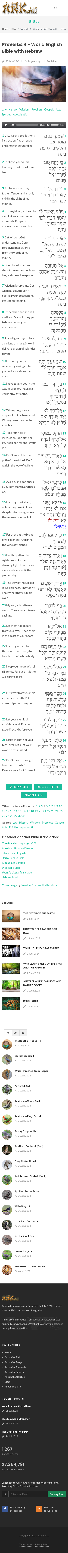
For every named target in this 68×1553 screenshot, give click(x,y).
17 (28, 811)
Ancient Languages (15, 1376)
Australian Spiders (14, 1372)
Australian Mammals (15, 1367)
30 (20, 816)
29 (15, 816)
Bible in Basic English (14, 853)
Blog (7, 1381)
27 (7, 816)
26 (3, 816)
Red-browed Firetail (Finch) (31, 1176)
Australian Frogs (13, 1362)
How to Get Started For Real (31, 1266)
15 (20, 811)
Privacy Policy (42, 1544)
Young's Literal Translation (17, 872)
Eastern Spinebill (24, 1056)
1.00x (62, 125)
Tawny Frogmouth (25, 1131)
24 (57, 811)
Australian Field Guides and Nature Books (42, 983)
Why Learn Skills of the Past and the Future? (42, 965)
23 (52, 811)
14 (15, 811)
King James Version (13, 862)
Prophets (36, 109)
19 (36, 811)
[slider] (55, 124)
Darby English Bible (13, 858)
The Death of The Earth (39, 913)
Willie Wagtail (23, 1206)
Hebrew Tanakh (11, 877)
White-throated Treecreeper (31, 1071)
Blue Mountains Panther (16, 1419)
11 (3, 811)
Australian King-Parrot (28, 1116)
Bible (34, 21)
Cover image (9, 885)
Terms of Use (25, 1544)
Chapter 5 (32, 795)
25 (61, 811)
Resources (30, 1001)
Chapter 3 (20, 787)
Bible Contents (48, 787)
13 (11, 811)
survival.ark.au (40, 1319)
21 (44, 811)
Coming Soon (57, 1494)
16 (24, 811)
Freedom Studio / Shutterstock (39, 885)
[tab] (8, 1032)
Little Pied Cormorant (27, 1221)
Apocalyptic (20, 114)
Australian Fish (12, 1357)
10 (60, 806)
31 (24, 816)
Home (5, 29)
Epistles (6, 114)
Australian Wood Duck (27, 1101)
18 (32, 811)
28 (11, 816)
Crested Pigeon (24, 1251)
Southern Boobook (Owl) (29, 1146)
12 (7, 811)
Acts (58, 109)
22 (48, 811)
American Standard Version (18, 848)
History (13, 109)
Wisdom (24, 109)
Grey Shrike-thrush (26, 1161)
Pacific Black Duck (25, 1236)
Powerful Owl (22, 1086)
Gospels (49, 109)
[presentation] (8, 1033)
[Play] (6, 124)
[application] (34, 125)
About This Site (13, 1386)
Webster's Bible (11, 867)
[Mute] (48, 124)
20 (40, 811)
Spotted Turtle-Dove (27, 1191)
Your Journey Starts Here (41, 948)
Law (4, 109)
